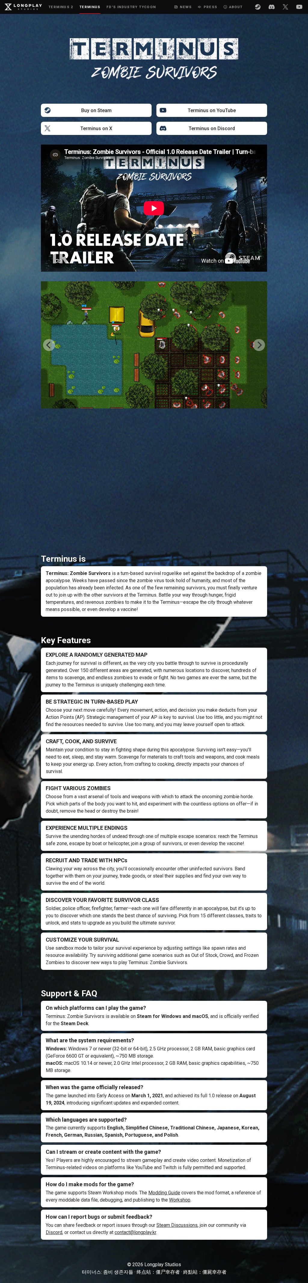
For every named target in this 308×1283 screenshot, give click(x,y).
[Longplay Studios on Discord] (271, 7)
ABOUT (236, 7)
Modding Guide (164, 1193)
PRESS (210, 7)
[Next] (259, 345)
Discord (54, 1232)
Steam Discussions (177, 1225)
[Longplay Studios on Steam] (257, 7)
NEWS (186, 7)
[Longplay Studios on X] (285, 7)
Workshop (179, 1200)
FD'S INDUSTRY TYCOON (131, 7)
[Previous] (49, 345)
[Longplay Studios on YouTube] (299, 7)
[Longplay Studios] (23, 7)
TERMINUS (89, 7)
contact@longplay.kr (135, 1232)
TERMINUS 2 (60, 7)
